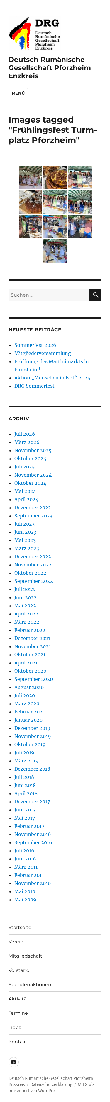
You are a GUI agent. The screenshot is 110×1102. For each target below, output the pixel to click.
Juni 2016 (25, 859)
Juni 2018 (25, 785)
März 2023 (26, 548)
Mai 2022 (25, 605)
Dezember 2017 (32, 801)
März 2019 (26, 761)
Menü (18, 93)
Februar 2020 (29, 712)
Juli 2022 (24, 589)
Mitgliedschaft (25, 956)
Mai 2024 (25, 491)
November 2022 (33, 565)
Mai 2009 (25, 899)
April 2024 (26, 499)
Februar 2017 (29, 826)
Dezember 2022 (32, 556)
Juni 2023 (25, 532)
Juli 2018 (24, 777)
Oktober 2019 (30, 744)
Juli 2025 (24, 467)
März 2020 (26, 703)
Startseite (20, 927)
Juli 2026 (24, 434)
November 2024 (33, 475)
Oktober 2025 (30, 458)
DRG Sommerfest (34, 386)
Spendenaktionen (30, 984)
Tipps (15, 1027)
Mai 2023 (25, 540)
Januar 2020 (28, 720)
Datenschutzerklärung (51, 1084)
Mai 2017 (24, 818)
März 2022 (26, 622)
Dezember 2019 (32, 728)
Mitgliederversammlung (42, 353)
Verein (16, 941)
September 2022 (33, 581)
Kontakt (18, 1042)
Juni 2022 (25, 597)
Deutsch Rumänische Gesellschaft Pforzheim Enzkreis (50, 67)
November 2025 (33, 450)
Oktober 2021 (29, 654)
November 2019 (32, 736)
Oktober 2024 (30, 483)
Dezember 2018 (32, 769)
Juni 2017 (24, 810)
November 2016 (32, 834)
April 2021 (26, 663)
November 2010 (32, 883)
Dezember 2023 (32, 507)
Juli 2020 (24, 695)
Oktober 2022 (30, 573)
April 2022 (26, 614)
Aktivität (18, 999)
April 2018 (26, 793)
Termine (18, 1013)
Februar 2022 (29, 630)
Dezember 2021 (32, 638)
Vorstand (19, 970)
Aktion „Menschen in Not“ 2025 (52, 378)
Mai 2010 (24, 891)
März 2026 (27, 442)
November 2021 (32, 646)
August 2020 (29, 687)
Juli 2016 (24, 850)
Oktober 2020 (30, 671)
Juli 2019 (24, 752)
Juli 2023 (24, 524)
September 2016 (33, 842)
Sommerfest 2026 (35, 345)
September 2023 (33, 516)
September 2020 (33, 679)
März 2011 (26, 867)
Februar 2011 (29, 875)
